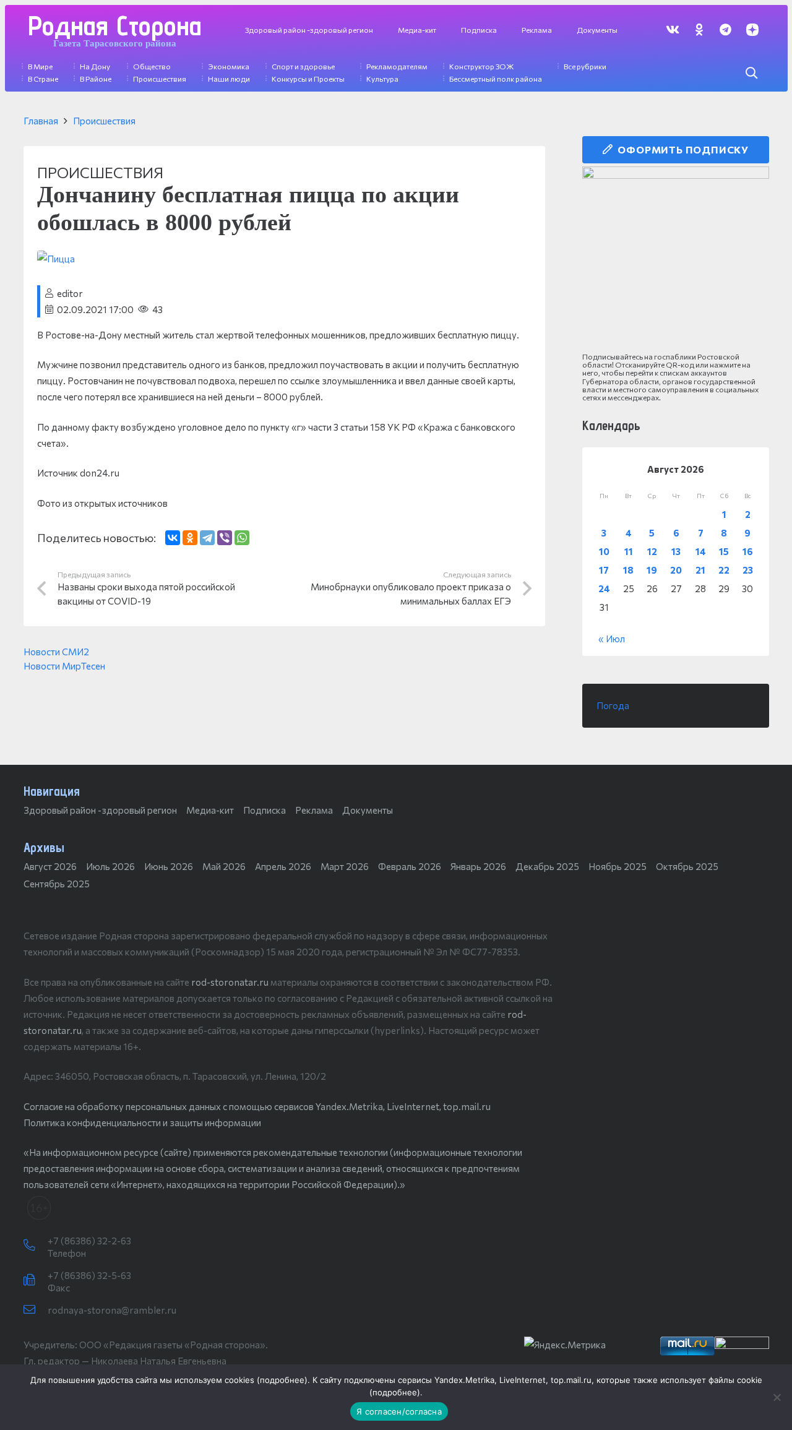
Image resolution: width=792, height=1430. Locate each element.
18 (628, 569)
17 (604, 569)
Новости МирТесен (64, 665)
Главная (41, 120)
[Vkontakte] (672, 29)
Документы (367, 810)
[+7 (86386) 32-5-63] (36, 1280)
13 (676, 551)
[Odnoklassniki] (699, 29)
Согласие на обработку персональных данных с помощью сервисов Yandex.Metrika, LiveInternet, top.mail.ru (257, 1106)
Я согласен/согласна (399, 1411)
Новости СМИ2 (56, 651)
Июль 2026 (110, 866)
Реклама (314, 810)
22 (724, 569)
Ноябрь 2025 (617, 866)
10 (604, 551)
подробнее (282, 1380)
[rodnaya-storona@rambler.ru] (36, 1310)
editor (70, 293)
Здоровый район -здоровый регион (100, 810)
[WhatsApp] (242, 537)
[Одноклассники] (190, 537)
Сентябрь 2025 (57, 883)
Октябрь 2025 (687, 866)
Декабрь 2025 (547, 866)
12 (652, 551)
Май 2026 (224, 866)
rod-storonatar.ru (230, 982)
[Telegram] (725, 29)
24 (604, 588)
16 (747, 551)
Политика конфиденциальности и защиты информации (142, 1122)
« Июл (611, 638)
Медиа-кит (210, 810)
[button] (751, 73)
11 (628, 551)
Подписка (264, 810)
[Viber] (224, 537)
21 (700, 569)
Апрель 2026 (283, 866)
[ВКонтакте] (172, 537)
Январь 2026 (478, 866)
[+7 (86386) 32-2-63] (36, 1246)
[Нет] (776, 1397)
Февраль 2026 (409, 866)
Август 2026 (50, 866)
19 (652, 569)
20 (676, 569)
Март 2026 (345, 866)
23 (747, 569)
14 (700, 551)
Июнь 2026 (168, 866)
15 (724, 551)
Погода (612, 705)
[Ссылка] (675, 259)
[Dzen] (752, 29)
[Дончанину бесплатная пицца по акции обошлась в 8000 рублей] (56, 258)
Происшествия (104, 120)
